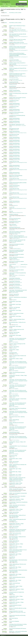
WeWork (13, 565)
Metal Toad (16, 324)
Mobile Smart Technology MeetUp (15, 175)
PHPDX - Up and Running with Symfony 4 (17, 372)
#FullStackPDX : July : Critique (15, 580)
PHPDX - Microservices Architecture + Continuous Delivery (16, 258)
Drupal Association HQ (17, 279)
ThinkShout (16, 222)
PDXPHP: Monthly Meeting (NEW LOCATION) (17, 182)
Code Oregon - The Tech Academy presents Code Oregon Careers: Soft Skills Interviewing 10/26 (18, 363)
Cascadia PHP (12, 486)
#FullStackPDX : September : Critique (16, 499)
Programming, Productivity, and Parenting (17, 615)
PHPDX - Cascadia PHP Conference (16, 489)
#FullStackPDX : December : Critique (16, 602)
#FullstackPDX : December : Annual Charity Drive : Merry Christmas (17, 399)
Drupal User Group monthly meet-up (16, 112)
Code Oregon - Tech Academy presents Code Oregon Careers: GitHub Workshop (18, 290)
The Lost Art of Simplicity (14, 621)
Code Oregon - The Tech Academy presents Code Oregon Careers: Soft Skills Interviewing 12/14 (18, 391)
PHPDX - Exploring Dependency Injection (17, 577)
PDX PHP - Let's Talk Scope (14, 307)
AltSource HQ (14, 545)
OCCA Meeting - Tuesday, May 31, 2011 (16, 124)
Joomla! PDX (11, 207)
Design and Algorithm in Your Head (16, 611)
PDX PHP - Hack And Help (14, 332)
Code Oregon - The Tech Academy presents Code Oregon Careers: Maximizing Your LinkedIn (17, 339)
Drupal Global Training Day (14, 287)
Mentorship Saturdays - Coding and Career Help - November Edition (17, 516)
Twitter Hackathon (12, 224)
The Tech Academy (14, 292)
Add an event (13, 6)
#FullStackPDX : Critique (14, 349)
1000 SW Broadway (15, 497)
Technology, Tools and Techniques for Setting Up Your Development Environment (18, 625)
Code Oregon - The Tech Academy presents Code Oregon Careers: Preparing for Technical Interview (18, 381)
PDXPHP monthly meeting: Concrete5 (16, 42)
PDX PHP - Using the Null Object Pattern (17, 319)
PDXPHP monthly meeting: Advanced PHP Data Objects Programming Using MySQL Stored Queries (17, 48)
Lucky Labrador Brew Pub (17, 80)
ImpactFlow (16, 295)
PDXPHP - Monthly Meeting (14, 90)
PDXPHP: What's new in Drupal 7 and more (17, 97)
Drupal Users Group (13, 455)
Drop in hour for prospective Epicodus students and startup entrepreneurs (16, 250)
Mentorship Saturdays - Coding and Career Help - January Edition (17, 537)
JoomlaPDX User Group (13, 100)
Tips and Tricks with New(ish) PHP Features (17, 628)
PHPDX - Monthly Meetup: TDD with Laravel (17, 564)
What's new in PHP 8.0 (13, 618)
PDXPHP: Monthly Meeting (14, 103)
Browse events (4, 6)
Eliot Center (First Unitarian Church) (19, 132)
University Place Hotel (13, 434)
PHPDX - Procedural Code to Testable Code (17, 355)
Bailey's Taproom (16, 202)
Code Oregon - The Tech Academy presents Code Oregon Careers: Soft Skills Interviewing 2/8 (18, 437)
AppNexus (14, 242)
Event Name (11, 12)
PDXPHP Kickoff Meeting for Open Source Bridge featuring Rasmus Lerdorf (17, 74)
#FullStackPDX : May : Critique (15, 471)
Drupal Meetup (12, 557)
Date (6, 12)
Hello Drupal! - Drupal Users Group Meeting (17, 408)
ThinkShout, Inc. (15, 409)
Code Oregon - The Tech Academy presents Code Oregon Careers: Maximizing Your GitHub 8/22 (17, 451)
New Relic (16, 353)
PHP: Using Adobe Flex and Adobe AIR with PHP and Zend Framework (17, 34)
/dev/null (14, 95)
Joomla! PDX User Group (14, 161)
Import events (21, 6)
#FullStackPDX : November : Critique (16, 523)
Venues (9, 4)
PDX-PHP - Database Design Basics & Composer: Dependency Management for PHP (18, 236)
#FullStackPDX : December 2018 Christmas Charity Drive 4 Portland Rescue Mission (17, 530)
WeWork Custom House (16, 475)
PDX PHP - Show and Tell (14, 294)
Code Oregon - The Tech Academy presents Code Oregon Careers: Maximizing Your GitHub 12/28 (17, 404)
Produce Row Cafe (17, 28)
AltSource (16, 219)
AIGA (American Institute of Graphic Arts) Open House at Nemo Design (17, 232)
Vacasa (16, 562)
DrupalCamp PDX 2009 (13, 82)
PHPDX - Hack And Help (14, 461)
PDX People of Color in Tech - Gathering (16, 416)
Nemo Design (15, 234)
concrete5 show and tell (13, 79)
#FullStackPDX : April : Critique (15, 468)
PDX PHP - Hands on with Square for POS (17, 343)
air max (10, 204)
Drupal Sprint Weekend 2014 (14, 227)
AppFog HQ (15, 183)
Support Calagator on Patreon (21, 4)
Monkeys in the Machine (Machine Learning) (17, 608)
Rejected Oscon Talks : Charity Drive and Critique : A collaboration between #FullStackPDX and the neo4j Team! (17, 479)
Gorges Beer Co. (17, 632)
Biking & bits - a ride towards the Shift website (18, 631)
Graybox (13, 356)
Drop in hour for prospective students (16, 244)
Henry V (14, 101)
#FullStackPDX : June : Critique (15, 474)
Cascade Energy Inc (16, 238)
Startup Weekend (12, 86)
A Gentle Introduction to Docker (15, 605)
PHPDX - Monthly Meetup (14, 395)
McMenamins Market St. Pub (17, 212)
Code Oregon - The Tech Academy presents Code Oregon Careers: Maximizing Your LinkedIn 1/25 (17, 428)
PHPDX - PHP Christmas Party (15, 533)
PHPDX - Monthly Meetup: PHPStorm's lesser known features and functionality (18, 550)
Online (13, 616)
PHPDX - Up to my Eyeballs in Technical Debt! (18, 493)
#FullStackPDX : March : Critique (15, 458)
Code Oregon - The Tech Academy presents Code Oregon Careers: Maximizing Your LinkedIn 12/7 (17, 386)
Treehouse (16, 333)
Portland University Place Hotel (15, 491)
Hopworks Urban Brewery (18, 40)
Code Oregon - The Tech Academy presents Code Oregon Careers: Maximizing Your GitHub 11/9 (17, 368)
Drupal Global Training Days (14, 278)
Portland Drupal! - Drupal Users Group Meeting (18, 502)
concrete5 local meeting (14, 59)
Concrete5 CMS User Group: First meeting (17, 39)
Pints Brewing (14, 225)
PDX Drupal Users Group (14, 128)
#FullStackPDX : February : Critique (16, 543)
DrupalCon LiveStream (13, 214)
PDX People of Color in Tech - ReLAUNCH (17, 496)
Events (4, 4)
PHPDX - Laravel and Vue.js (14, 583)
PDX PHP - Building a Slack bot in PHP (16, 329)
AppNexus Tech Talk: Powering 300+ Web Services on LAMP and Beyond (17, 240)
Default (19, 12)
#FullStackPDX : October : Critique (16, 358)
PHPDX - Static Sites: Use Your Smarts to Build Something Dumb (17, 505)
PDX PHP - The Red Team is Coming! (16, 313)
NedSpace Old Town (13, 84)
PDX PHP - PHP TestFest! (14, 346)
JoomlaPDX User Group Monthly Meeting (17, 115)
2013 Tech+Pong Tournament (14, 218)
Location (16, 12)
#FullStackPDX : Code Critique (15, 301)
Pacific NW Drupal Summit (14, 432)
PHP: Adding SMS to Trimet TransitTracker (17, 29)
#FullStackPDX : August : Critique (15, 483)
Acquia (13, 456)
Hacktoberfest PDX (13, 352)
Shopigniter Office (16, 98)
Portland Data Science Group (14, 221)
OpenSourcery (16, 113)
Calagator (5, 2)
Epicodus (16, 245)
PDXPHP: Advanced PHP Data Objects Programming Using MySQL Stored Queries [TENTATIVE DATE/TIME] (17, 54)
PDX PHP (11, 211)
